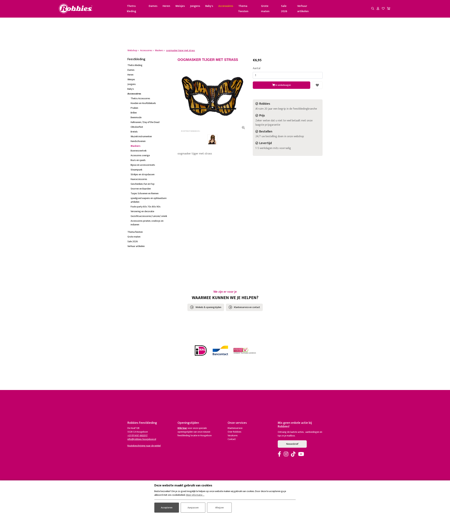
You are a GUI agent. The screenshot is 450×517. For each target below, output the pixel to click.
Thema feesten (243, 9)
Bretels (134, 132)
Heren (166, 6)
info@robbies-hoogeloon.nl (141, 439)
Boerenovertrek (138, 151)
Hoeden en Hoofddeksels (143, 103)
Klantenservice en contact (247, 307)
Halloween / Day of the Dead (145, 122)
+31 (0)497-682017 (137, 435)
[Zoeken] (372, 8)
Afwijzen (219, 508)
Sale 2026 (284, 9)
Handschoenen (138, 141)
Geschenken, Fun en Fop (143, 184)
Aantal (256, 68)
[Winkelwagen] (388, 8)
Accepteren (166, 508)
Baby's (209, 6)
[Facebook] (279, 454)
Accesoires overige (140, 155)
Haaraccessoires (139, 179)
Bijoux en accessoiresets (143, 165)
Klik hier (182, 428)
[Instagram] (286, 454)
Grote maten (265, 9)
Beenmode (136, 117)
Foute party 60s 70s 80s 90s (145, 207)
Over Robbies (234, 432)
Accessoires (225, 6)
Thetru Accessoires (140, 98)
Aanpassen (193, 508)
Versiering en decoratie (142, 211)
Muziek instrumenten (141, 136)
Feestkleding (136, 59)
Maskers (135, 146)
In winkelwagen (283, 85)
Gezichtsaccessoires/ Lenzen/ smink (149, 216)
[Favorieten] (383, 8)
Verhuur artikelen (303, 9)
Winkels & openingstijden (208, 307)
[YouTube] (301, 454)
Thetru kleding (131, 9)
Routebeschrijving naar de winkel (144, 446)
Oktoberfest (137, 127)
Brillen (134, 113)
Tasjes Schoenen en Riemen (145, 193)
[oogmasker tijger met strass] (213, 97)
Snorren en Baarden (141, 189)
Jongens (195, 6)
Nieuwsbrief (292, 444)
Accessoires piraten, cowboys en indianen (147, 223)
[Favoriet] (317, 85)
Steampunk (136, 170)
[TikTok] (293, 454)
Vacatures (233, 435)
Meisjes (180, 6)
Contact (232, 439)
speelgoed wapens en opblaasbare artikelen (148, 200)
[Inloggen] (378, 8)
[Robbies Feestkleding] (75, 9)
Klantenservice (235, 428)
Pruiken (134, 108)
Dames (153, 6)
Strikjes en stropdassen (143, 174)
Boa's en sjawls (138, 160)
